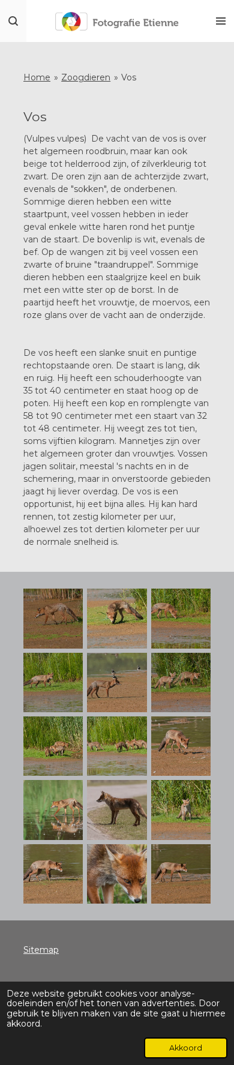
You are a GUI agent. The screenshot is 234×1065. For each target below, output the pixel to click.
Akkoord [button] (185, 1047)
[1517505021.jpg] (180, 873)
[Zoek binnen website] (13, 21)
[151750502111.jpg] (180, 810)
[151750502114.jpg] (117, 873)
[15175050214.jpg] (53, 682)
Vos (128, 77)
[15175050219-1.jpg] (180, 746)
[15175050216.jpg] (180, 682)
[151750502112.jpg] (117, 810)
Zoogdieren (85, 77)
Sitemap (41, 949)
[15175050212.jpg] (117, 618)
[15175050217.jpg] (53, 746)
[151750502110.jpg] (53, 810)
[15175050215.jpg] (117, 682)
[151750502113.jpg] (53, 873)
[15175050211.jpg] (53, 618)
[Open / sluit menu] (221, 21)
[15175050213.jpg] (180, 618)
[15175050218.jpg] (117, 746)
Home (36, 77)
